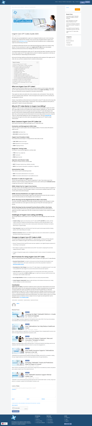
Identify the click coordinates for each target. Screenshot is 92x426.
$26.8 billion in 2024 (23, 41)
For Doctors (50, 419)
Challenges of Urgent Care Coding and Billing (22, 79)
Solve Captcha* (15, 405)
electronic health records (18, 264)
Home (56, 1)
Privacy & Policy (39, 421)
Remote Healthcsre (70, 40)
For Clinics (50, 417)
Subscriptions (69, 1)
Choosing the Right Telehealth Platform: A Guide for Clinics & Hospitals (40, 315)
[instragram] (67, 424)
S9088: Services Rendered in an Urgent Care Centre (23, 76)
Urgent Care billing (27, 300)
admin (13, 35)
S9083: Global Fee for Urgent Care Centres (22, 74)
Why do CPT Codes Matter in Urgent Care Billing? (22, 65)
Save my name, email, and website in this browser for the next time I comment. (26, 403)
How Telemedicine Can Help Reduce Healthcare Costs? (40, 327)
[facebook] (65, 424)
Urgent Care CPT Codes (34, 300)
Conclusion (15, 83)
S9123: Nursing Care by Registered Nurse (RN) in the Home (25, 77)
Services (64, 1)
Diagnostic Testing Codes (19, 70)
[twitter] (69, 424)
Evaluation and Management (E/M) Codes (22, 67)
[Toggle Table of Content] (37, 62)
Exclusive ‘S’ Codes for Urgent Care (21, 73)
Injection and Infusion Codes (20, 71)
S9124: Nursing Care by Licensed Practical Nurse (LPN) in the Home (26, 78)
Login (82, 2)
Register (87, 1)
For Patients (50, 421)
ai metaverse (68, 38)
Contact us (77, 1)
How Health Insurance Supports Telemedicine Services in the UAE (39, 351)
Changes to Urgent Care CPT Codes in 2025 (21, 80)
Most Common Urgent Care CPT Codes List (21, 66)
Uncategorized (69, 44)
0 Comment (35, 317)
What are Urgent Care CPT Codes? (20, 64)
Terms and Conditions (40, 422)
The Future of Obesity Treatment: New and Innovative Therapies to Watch (38, 339)
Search (67, 7)
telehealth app (48, 115)
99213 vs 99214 (14, 300)
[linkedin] (71, 424)
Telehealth (22, 7)
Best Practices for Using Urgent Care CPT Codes (22, 82)
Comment (14, 389)
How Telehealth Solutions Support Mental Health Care (38, 375)
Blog (73, 1)
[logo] (14, 419)
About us (60, 1)
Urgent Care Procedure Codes (20, 69)
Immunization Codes (18, 72)
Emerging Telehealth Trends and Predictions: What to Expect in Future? (39, 363)
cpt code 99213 (20, 300)
